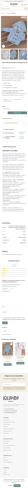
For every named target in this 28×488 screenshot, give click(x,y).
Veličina (3, 106)
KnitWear (13, 13)
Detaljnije (10, 485)
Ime (3, 306)
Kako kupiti (5, 443)
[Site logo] (14, 4)
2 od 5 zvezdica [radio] (10, 288)
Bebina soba (6, 433)
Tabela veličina (6, 441)
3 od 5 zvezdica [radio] (11, 288)
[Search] (26, 8)
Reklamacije (5, 460)
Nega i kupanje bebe (7, 431)
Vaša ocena (4, 288)
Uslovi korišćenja (6, 447)
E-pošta (4, 312)
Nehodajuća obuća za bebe (9, 422)
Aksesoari (5, 426)
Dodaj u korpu (17, 112)
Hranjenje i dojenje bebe (8, 428)
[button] (2, 32)
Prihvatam (17, 485)
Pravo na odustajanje (7, 462)
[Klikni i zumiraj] (3, 46)
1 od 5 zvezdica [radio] (9, 288)
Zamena (5, 457)
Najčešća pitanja (6, 474)
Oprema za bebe (6, 424)
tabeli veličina (13, 181)
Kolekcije (8, 13)
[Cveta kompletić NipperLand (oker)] (20, 349)
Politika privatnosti (7, 450)
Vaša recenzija (6, 291)
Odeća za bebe (6, 420)
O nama (5, 470)
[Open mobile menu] (1, 4)
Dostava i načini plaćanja (8, 445)
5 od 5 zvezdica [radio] (13, 288)
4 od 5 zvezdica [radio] (12, 288)
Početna (2, 13)
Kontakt (5, 472)
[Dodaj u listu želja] (11, 344)
